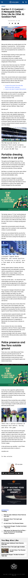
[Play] (3, 473)
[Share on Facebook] (9, 23)
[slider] (11, 473)
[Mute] (19, 473)
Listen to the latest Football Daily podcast (15, 89)
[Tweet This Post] (12, 23)
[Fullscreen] (21, 473)
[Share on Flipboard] (15, 23)
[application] (12, 469)
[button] (12, 469)
